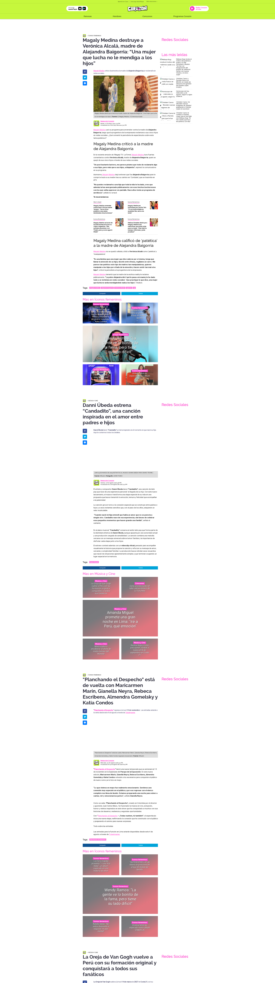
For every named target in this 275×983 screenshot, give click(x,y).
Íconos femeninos (94, 35)
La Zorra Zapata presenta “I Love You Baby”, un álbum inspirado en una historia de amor (101, 866)
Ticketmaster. (130, 712)
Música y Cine (93, 400)
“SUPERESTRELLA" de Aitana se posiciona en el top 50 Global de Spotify (140, 314)
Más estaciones (151, 1)
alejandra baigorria (107, 288)
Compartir (102, 293)
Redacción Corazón (107, 121)
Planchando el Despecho (103, 710)
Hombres (117, 16)
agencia (129, 288)
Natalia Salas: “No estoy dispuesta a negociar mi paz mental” (101, 376)
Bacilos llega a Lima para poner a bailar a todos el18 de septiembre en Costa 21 (139, 650)
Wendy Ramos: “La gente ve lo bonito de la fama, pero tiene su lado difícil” (120, 345)
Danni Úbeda (94, 562)
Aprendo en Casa (123, 1)
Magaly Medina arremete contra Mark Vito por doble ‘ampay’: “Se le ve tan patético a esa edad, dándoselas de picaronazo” (103, 209)
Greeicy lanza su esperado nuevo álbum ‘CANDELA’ (139, 376)
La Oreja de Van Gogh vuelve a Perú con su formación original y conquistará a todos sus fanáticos (101, 588)
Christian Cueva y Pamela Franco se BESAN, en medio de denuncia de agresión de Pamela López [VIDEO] (183, 83)
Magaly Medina (99, 71)
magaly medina (94, 288)
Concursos (147, 16)
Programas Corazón (182, 16)
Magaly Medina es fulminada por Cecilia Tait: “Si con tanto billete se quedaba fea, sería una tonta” (137, 209)
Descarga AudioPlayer (137, 1)
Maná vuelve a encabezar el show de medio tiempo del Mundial (101, 650)
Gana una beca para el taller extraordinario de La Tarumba (140, 588)
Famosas (88, 16)
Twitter (141, 293)
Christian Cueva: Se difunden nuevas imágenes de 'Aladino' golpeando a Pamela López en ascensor (184, 105)
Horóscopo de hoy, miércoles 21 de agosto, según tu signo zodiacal (184, 93)
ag (134, 288)
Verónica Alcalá (120, 288)
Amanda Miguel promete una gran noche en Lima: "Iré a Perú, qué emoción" (120, 619)
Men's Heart (97, 202)
